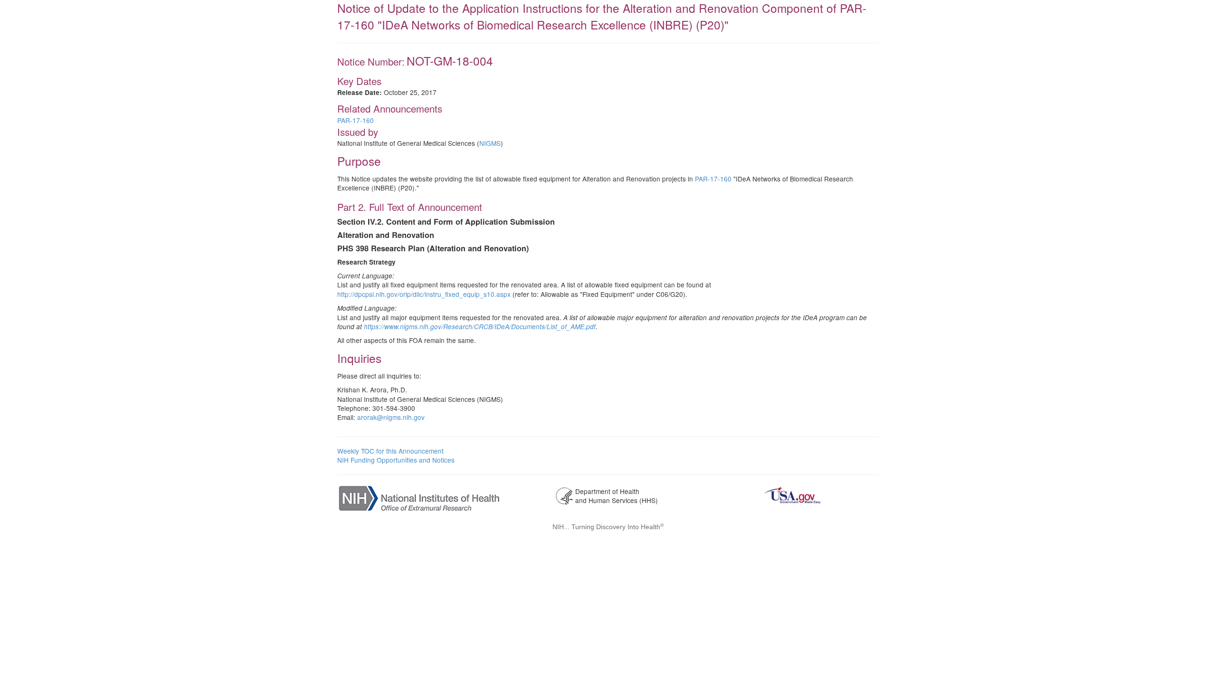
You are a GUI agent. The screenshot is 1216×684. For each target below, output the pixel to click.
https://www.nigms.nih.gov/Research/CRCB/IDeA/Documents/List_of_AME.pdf (480, 326)
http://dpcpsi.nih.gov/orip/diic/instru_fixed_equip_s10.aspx (424, 294)
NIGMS (490, 143)
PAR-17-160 (355, 120)
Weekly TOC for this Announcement (390, 451)
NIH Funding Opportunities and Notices (396, 460)
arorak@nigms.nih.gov (391, 417)
